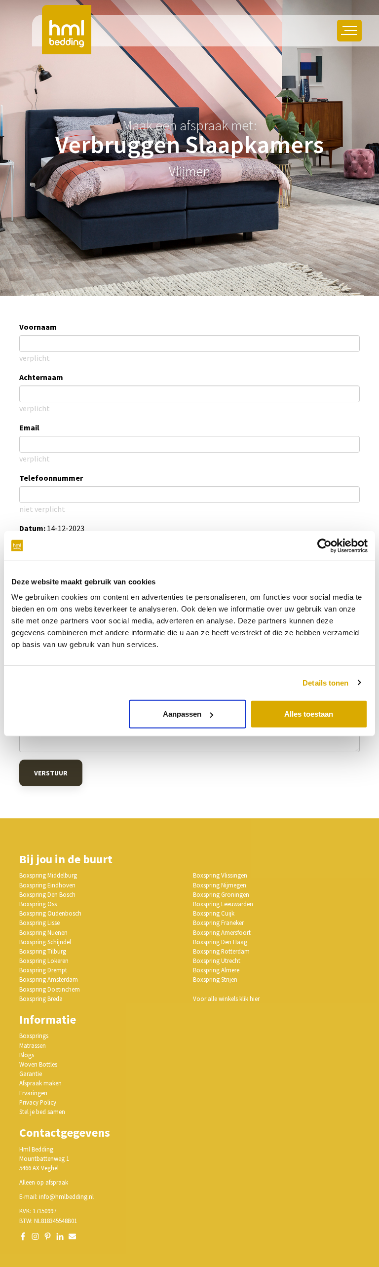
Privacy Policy (37, 1102)
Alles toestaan (308, 714)
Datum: (32, 528)
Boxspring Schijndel (45, 942)
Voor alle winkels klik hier (226, 998)
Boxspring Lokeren (44, 960)
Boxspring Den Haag (220, 942)
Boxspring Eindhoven (47, 885)
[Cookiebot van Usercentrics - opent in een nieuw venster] (324, 545)
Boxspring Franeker (218, 922)
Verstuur (51, 772)
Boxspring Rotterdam (221, 951)
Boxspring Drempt (43, 970)
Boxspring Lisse (39, 922)
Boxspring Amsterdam (48, 979)
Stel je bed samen (42, 1111)
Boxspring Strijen (215, 979)
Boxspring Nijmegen (219, 885)
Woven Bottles (38, 1064)
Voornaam (38, 327)
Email (29, 427)
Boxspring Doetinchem (49, 989)
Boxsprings (33, 1035)
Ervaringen (33, 1093)
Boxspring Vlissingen (220, 875)
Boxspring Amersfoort (222, 932)
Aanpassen (182, 714)
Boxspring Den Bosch (47, 894)
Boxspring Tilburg (42, 951)
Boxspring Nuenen (43, 932)
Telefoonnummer (51, 478)
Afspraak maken (40, 1083)
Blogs (26, 1055)
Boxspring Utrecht (216, 960)
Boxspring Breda (41, 998)
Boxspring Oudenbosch (50, 913)
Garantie (30, 1073)
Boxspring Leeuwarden (223, 904)
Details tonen (325, 682)
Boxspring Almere (216, 970)
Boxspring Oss (38, 904)
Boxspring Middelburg (48, 875)
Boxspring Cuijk (213, 913)
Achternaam (41, 377)
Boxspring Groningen (221, 894)
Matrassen (32, 1045)
